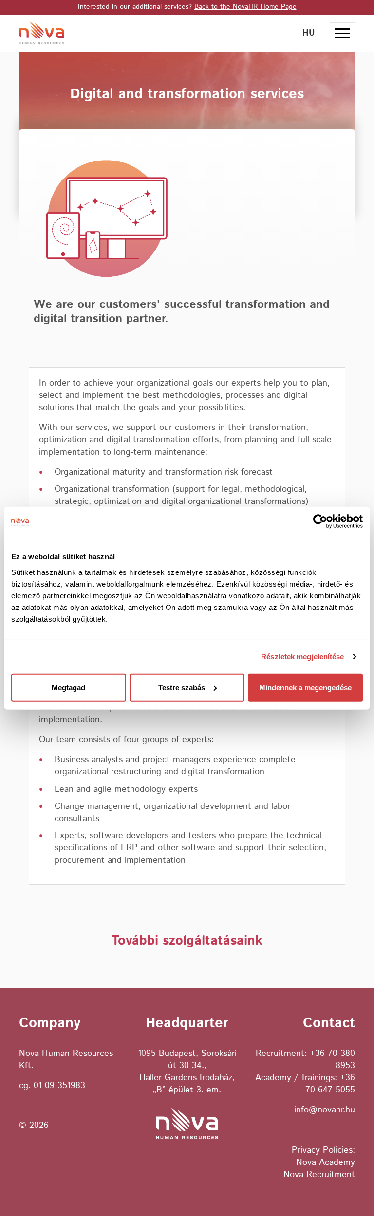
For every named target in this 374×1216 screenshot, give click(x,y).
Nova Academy (325, 1162)
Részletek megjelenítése (302, 656)
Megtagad (68, 687)
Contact (329, 1023)
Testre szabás (181, 687)
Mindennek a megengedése (305, 687)
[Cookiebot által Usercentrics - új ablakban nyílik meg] (320, 521)
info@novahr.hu (324, 1110)
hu (308, 33)
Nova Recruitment (319, 1174)
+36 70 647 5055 (330, 1084)
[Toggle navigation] (342, 33)
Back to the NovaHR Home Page (245, 7)
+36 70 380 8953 (332, 1059)
